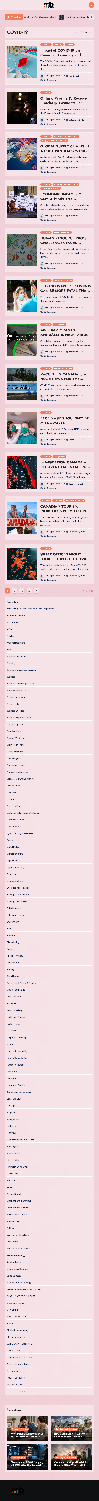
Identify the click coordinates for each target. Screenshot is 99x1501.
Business (46, 500)
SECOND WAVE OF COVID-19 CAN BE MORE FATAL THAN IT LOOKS (65, 290)
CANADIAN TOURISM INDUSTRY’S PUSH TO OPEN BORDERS (65, 511)
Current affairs (14, 806)
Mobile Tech (13, 1173)
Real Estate (12, 1241)
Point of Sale (13, 1221)
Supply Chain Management (54, 140)
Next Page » (88, 590)
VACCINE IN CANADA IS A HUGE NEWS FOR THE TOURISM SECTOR (63, 379)
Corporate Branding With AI (20, 779)
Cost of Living (13, 785)
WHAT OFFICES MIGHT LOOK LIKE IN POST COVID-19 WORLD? (64, 559)
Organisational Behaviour (19, 1201)
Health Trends (14, 1024)
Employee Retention (17, 901)
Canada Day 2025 (15, 724)
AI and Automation (16, 615)
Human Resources (62, 232)
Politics (10, 1228)
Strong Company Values (18, 1337)
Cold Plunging (13, 758)
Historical (11, 1030)
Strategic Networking (17, 1330)
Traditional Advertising (18, 1364)
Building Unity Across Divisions (21, 670)
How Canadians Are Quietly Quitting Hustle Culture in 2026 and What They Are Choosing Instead (69, 1438)
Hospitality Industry (16, 1037)
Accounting (12, 602)
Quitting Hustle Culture (18, 1235)
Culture (10, 799)
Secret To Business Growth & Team (24, 1289)
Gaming (10, 969)
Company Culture (15, 765)
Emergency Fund (15, 881)
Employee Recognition (18, 894)
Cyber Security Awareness (20, 833)
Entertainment (14, 908)
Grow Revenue (14, 996)
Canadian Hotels (15, 731)
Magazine (11, 1112)
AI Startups (12, 622)
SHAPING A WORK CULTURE (21, 1296)
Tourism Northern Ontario (19, 1357)
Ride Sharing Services (17, 1269)
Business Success (15, 711)
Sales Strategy (14, 1275)
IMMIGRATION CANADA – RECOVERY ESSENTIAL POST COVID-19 (65, 467)
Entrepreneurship (15, 915)
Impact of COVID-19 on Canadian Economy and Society (60, 55)
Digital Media (13, 860)
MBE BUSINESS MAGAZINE (66, 136)
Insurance (11, 1078)
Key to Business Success (19, 1092)
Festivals (11, 935)
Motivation (12, 1180)
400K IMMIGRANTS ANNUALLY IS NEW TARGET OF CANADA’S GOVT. (64, 334)
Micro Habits (13, 1160)
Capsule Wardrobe (15, 738)
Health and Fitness (63, 280)
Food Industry (13, 962)
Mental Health (13, 1153)
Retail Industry (14, 1262)
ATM (9, 649)
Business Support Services (20, 717)
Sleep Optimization (16, 1303)
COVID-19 (46, 45)
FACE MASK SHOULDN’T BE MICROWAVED (64, 420)
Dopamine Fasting (15, 867)
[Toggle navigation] (7, 5)
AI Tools (11, 629)
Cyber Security (14, 826)
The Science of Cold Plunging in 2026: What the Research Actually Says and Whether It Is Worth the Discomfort (27, 1466)
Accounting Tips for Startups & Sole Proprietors (30, 608)
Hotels (10, 1044)
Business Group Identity (18, 690)
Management (13, 1119)
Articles (10, 636)
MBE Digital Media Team (55, 76)
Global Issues (13, 976)
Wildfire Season (14, 1384)
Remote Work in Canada (18, 1248)
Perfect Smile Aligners (18, 1214)
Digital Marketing (15, 853)
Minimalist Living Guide (18, 1167)
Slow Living (12, 1309)
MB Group (11, 1133)
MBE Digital (12, 1146)
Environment (13, 922)
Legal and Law (14, 1098)
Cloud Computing (15, 751)
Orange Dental (14, 1194)
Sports (10, 1323)
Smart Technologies (16, 1316)
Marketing (11, 1126)
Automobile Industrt (16, 656)
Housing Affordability (17, 1051)
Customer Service (15, 819)
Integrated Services (16, 1085)
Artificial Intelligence (17, 642)
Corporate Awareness (17, 772)
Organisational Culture (17, 1207)
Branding (11, 663)
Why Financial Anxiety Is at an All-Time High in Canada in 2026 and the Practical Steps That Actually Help (26, 1438)
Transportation (14, 1371)
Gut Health (12, 1003)
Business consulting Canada (20, 683)
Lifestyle (11, 1105)
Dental (10, 840)
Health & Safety (14, 1010)
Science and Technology (19, 1282)
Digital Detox (13, 847)
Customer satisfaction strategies (23, 813)
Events (10, 928)
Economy (58, 45)
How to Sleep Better (17, 1058)
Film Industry (13, 942)
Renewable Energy (16, 1255)
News (9, 1187)
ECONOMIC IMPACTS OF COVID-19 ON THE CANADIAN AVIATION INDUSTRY (62, 201)
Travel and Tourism (51, 188)
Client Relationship (16, 745)
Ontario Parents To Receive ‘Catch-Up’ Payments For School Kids (63, 103)
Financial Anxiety (15, 956)
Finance (69, 45)
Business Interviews (16, 697)
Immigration (59, 324)
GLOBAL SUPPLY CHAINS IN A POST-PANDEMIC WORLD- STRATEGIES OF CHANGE (65, 151)
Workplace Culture (16, 1391)
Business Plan (13, 704)
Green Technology (16, 990)
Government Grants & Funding (21, 983)
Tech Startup (13, 1350)
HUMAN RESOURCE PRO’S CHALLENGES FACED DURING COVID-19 (63, 243)
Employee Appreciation (18, 887)
